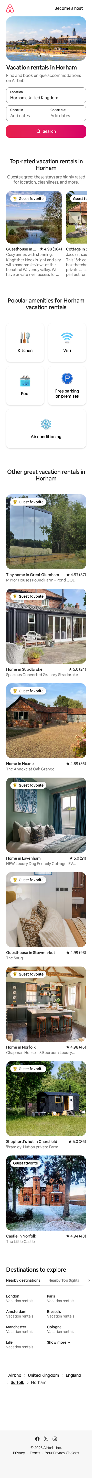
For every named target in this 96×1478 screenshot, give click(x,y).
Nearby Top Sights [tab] (63, 1280)
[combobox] (46, 98)
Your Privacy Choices (62, 1453)
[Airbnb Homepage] (10, 8)
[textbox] (26, 116)
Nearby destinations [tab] (23, 1280)
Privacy (19, 1453)
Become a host (69, 8)
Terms (35, 1453)
